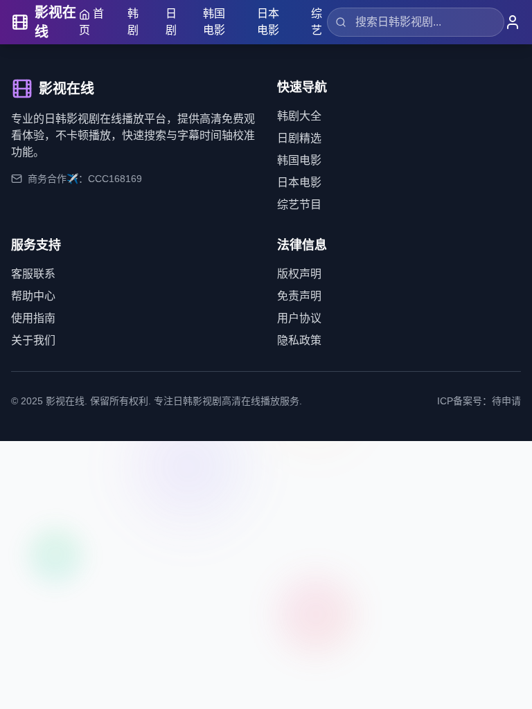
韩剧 (133, 22)
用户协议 (299, 318)
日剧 (171, 22)
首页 (91, 22)
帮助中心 (33, 296)
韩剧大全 (299, 116)
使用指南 (33, 318)
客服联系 (33, 274)
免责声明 (299, 296)
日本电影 (268, 22)
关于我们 (33, 340)
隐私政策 (299, 340)
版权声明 (299, 274)
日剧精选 (299, 138)
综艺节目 (299, 204)
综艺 (316, 22)
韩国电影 (214, 22)
